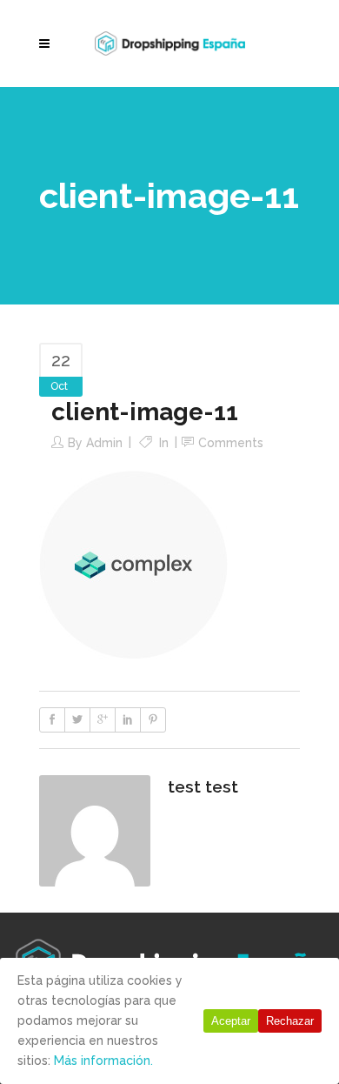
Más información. (103, 1060)
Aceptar (230, 1020)
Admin (104, 443)
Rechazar (290, 1020)
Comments (230, 443)
